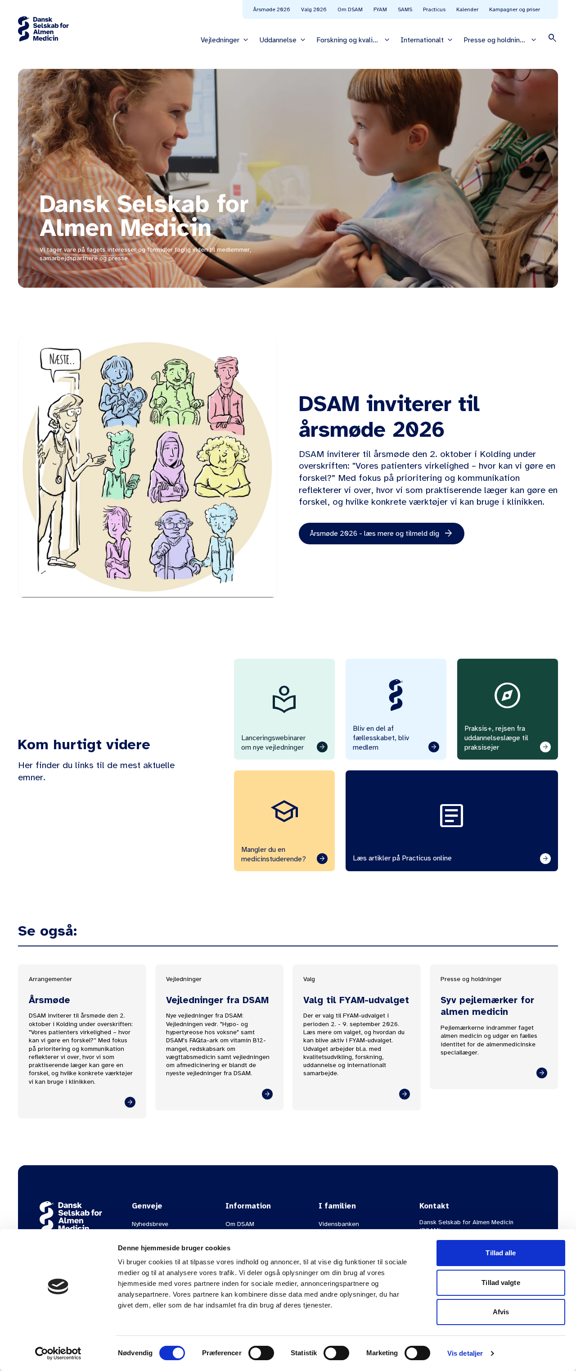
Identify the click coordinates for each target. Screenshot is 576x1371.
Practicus (434, 9)
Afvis (501, 1312)
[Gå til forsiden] (43, 29)
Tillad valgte (501, 1282)
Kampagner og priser (514, 9)
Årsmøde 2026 (271, 9)
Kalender (467, 9)
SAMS (405, 9)
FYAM (380, 9)
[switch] (261, 1353)
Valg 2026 (314, 9)
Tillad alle (501, 1253)
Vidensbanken (339, 1224)
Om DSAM (350, 9)
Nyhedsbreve (150, 1224)
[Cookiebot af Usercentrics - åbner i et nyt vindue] (58, 1353)
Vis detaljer (465, 1353)
